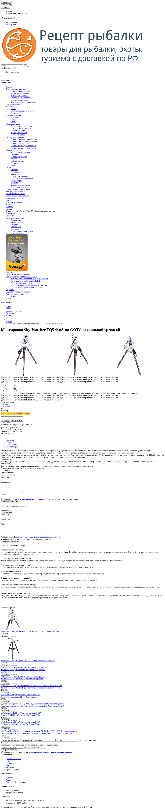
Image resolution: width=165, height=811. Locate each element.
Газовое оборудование (15, 137)
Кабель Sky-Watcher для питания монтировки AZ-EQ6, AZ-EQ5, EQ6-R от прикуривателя (38, 733)
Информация (6, 754)
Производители (12, 770)
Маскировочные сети (14, 198)
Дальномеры (16, 220)
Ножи (8, 200)
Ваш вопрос (6, 524)
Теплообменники (18, 135)
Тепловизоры (16, 181)
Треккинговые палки (14, 202)
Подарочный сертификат (16, 782)
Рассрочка (10, 313)
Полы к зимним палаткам (21, 283)
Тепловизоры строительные (22, 231)
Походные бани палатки (21, 98)
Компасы (9, 205)
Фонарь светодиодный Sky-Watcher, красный (19, 697)
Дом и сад (10, 216)
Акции (8, 309)
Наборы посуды (17, 161)
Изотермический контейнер (17, 196)
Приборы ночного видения (22, 178)
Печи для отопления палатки (23, 126)
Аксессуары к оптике (19, 187)
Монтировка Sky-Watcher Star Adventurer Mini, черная (23, 670)
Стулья (13, 120)
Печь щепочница (18, 130)
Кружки (14, 159)
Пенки (13, 109)
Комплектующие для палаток (23, 102)
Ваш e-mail (5, 519)
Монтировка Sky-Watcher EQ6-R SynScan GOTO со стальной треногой (30, 631)
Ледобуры (10, 290)
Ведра (13, 165)
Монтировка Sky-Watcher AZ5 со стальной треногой (22, 679)
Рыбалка (9, 272)
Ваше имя (5, 515)
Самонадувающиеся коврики (23, 111)
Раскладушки (16, 117)
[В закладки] (2, 384)
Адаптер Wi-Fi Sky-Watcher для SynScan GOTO (20, 715)
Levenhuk (5, 404)
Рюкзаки (9, 207)
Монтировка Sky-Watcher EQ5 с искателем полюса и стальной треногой (30, 688)
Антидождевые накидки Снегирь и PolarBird (29, 279)
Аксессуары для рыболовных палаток (21, 277)
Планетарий (16, 227)
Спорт (8, 298)
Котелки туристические (20, 152)
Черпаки (14, 296)
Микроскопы (16, 224)
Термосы (14, 163)
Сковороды (15, 154)
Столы (13, 122)
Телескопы (15, 229)
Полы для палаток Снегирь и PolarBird (27, 281)
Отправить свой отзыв (10, 502)
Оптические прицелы (20, 176)
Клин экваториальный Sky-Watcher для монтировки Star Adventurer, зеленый (32, 706)
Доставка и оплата (13, 311)
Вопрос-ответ (11, 444)
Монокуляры (16, 174)
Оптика (9, 167)
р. (5, 7)
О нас (8, 307)
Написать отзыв (8, 475)
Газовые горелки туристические (24, 141)
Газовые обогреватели (20, 143)
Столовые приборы (19, 157)
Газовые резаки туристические (23, 148)
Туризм (9, 87)
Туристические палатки (15, 89)
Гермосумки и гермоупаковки (18, 189)
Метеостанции (17, 222)
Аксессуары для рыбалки (16, 294)
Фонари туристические (15, 191)
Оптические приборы (15, 218)
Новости (9, 778)
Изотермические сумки (15, 194)
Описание (10, 440)
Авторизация (11, 22)
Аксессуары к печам (19, 133)
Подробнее (11, 213)
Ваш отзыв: (5, 482)
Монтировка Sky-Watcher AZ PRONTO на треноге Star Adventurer (28, 661)
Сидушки (14, 113)
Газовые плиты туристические (23, 146)
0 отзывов (6, 423)
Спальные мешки (13, 104)
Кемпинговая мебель (14, 115)
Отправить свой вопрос (10, 541)
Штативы (14, 183)
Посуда (9, 150)
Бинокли (14, 170)
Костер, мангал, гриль (15, 233)
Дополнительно (7, 774)
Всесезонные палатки (20, 96)
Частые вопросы (12, 447)
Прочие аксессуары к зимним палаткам (27, 287)
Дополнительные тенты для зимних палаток (29, 285)
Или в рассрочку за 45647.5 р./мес (15, 413)
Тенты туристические (20, 100)
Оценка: (4, 494)
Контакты (10, 315)
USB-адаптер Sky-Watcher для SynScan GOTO (20, 724)
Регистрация (11, 24)
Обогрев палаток (13, 124)
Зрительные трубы (18, 172)
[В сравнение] (4, 384)
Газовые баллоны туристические (24, 139)
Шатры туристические (20, 93)
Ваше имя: (5, 477)
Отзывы (10, 442)
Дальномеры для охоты (20, 185)
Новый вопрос (7, 512)
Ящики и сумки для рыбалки (18, 292)
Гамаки (9, 209)
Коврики (9, 106)
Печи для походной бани (21, 128)
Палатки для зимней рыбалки (18, 274)
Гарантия (9, 765)
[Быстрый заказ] (12, 636)
